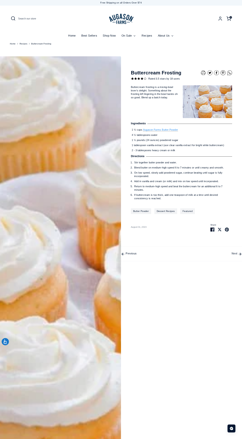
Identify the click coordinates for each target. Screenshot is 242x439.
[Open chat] (231, 428)
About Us (164, 35)
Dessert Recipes (166, 211)
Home (72, 35)
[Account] (220, 18)
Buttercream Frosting (41, 44)
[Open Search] (13, 18)
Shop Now (109, 35)
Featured (188, 211)
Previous (131, 253)
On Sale (127, 35)
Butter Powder (141, 211)
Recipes (147, 35)
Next (235, 253)
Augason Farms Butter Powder (160, 129)
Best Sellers (89, 35)
